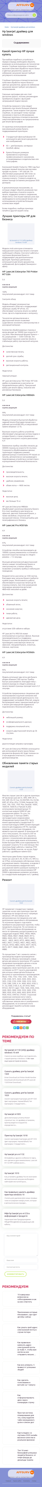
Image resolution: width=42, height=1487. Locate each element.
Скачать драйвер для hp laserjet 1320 (21, 788)
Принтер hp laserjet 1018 (15, 1135)
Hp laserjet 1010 (11, 1173)
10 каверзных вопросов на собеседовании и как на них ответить (26, 1298)
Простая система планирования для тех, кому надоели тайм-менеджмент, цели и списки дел (26, 1417)
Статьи (34, 1481)
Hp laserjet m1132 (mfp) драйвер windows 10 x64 (21, 241)
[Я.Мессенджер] (14, 1027)
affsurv (24, 5)
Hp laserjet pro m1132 (14, 1154)
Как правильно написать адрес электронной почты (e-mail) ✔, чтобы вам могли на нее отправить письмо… (26, 1348)
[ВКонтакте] (18, 1027)
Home (7, 27)
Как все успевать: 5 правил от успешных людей (26, 1367)
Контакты (26, 1481)
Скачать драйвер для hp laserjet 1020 (21, 902)
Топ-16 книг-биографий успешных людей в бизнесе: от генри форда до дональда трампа (27, 1455)
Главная (8, 1481)
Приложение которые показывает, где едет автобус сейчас (27, 1314)
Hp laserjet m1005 (12, 1114)
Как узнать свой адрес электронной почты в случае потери (27, 1329)
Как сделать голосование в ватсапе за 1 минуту (26, 1382)
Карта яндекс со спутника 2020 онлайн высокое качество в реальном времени (27, 1436)
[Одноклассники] (21, 1027)
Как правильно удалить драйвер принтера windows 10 (19, 1193)
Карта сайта (17, 1481)
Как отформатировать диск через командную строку (25, 1398)
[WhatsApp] (27, 1027)
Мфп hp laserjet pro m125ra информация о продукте (17, 1214)
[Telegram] (24, 1027)
